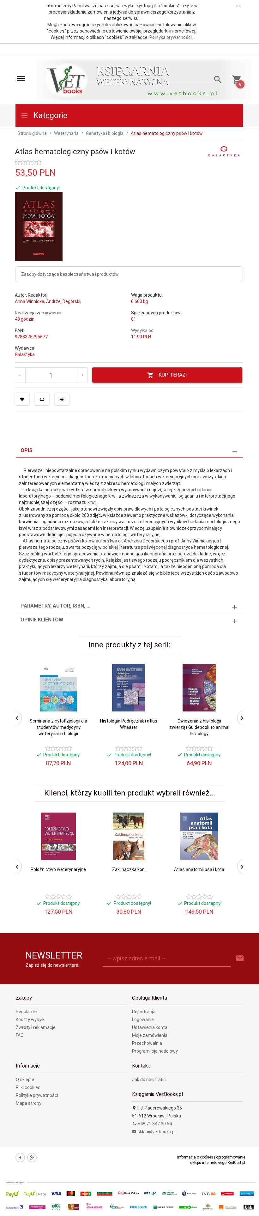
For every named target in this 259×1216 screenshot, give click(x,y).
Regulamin (26, 1011)
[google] (32, 1157)
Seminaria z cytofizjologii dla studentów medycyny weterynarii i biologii (58, 727)
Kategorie (49, 115)
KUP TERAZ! (173, 375)
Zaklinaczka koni (129, 869)
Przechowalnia (147, 1043)
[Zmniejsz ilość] (20, 375)
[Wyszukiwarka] (215, 80)
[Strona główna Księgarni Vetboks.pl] (66, 79)
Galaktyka (25, 354)
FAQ (20, 1035)
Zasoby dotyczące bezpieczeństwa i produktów (70, 274)
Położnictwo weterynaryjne (58, 869)
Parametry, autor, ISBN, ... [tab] (55, 606)
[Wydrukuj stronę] (62, 399)
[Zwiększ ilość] (82, 375)
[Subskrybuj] (240, 958)
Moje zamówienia (149, 1035)
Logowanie (143, 1019)
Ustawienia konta (149, 1027)
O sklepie (25, 1079)
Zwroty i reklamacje (36, 1027)
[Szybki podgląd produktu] (78, 667)
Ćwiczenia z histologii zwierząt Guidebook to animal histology (199, 727)
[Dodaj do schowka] (22, 399)
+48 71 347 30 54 (154, 1123)
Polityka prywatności (170, 37)
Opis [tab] (27, 450)
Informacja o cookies (195, 1157)
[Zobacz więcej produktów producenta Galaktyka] (224, 151)
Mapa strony (28, 1103)
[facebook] (20, 1157)
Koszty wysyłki (30, 1019)
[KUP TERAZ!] (78, 700)
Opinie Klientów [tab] (42, 620)
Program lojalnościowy (155, 1051)
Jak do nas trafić (149, 1079)
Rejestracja (143, 1011)
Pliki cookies (28, 1087)
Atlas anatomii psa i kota (199, 869)
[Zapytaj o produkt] (42, 399)
